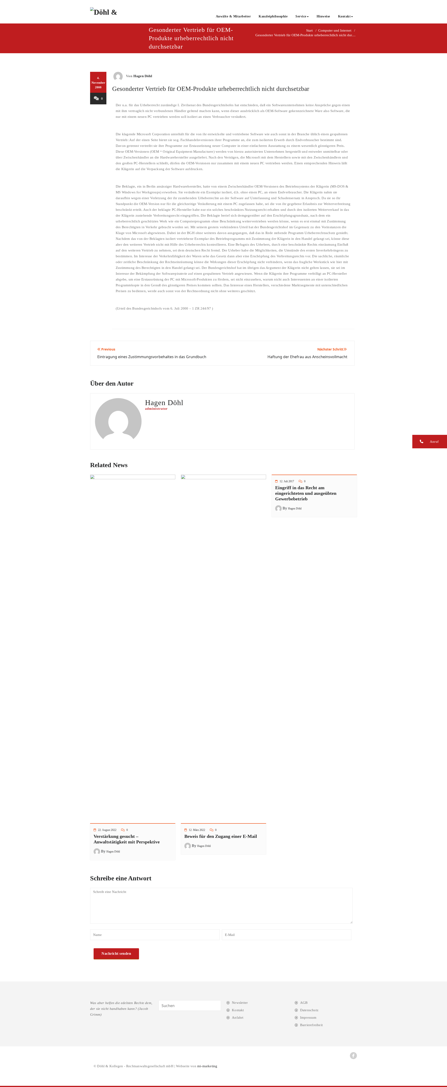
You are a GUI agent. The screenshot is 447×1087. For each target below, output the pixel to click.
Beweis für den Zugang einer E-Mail (220, 836)
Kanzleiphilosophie (273, 16)
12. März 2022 (197, 830)
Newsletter (240, 1002)
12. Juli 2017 (287, 481)
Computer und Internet (334, 30)
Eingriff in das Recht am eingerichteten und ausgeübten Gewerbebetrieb (305, 493)
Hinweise (323, 16)
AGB (304, 1002)
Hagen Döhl (142, 76)
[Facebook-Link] (353, 1055)
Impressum (308, 1017)
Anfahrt (237, 1017)
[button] (430, 441)
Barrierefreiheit (311, 1025)
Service (300, 16)
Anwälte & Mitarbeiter (233, 16)
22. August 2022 (107, 830)
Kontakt (344, 16)
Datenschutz (309, 1010)
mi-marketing (207, 1066)
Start (309, 30)
